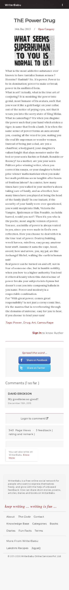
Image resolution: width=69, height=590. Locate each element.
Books (54, 523)
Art (34, 322)
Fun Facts (25, 530)
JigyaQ (36, 548)
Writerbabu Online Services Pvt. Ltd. (41, 556)
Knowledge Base (17, 523)
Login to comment (33, 418)
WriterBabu (13, 5)
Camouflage (45, 322)
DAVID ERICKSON (20, 393)
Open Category (46, 29)
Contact (39, 516)
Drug (26, 322)
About (10, 516)
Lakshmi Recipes (17, 548)
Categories (39, 523)
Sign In (37, 332)
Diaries (10, 530)
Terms (39, 530)
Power (17, 322)
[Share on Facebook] (34, 360)
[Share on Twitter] (34, 368)
